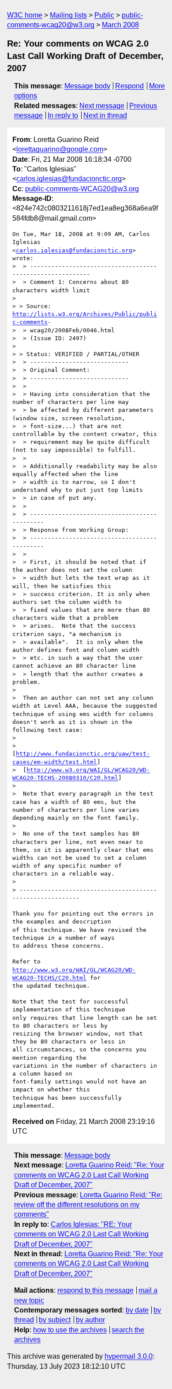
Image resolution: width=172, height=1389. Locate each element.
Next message (101, 105)
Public (104, 15)
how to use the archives (70, 1330)
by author (90, 1320)
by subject (55, 1320)
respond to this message (95, 1290)
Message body (87, 86)
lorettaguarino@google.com (59, 149)
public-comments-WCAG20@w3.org (82, 189)
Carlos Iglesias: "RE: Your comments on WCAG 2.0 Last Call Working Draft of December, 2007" (81, 1234)
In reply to (63, 115)
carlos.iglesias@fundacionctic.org (69, 178)
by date (137, 1310)
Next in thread (105, 115)
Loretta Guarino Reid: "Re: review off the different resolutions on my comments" (88, 1204)
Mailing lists (68, 15)
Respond (129, 86)
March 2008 (120, 25)
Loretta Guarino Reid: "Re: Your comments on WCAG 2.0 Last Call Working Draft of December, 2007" (89, 1175)
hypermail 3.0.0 (129, 1356)
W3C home (24, 15)
